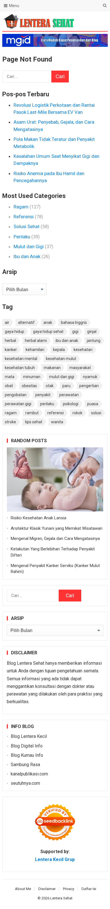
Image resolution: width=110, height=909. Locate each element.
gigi (75, 331)
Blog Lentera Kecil (29, 736)
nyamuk (90, 376)
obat (9, 385)
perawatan (69, 395)
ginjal (91, 331)
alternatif (26, 322)
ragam (11, 413)
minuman (31, 376)
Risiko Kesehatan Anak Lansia (38, 517)
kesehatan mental (21, 358)
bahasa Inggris (74, 322)
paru (66, 385)
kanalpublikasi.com (29, 774)
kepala (59, 349)
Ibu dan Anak (27, 256)
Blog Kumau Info (27, 755)
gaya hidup (14, 331)
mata (9, 376)
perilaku (47, 404)
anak (47, 322)
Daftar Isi (89, 889)
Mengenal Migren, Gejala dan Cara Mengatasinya (55, 538)
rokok (77, 413)
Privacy (68, 889)
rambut (32, 413)
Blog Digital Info (27, 746)
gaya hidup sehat (48, 331)
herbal (10, 340)
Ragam (21, 207)
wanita (57, 422)
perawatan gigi (18, 404)
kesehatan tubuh (20, 367)
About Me (23, 889)
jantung (93, 340)
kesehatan (83, 349)
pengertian (89, 385)
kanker (11, 349)
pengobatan (16, 395)
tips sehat (33, 422)
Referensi (24, 216)
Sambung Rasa (25, 764)
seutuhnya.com (25, 783)
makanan (52, 367)
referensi (55, 413)
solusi (96, 413)
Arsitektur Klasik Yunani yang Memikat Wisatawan (56, 528)
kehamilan (35, 349)
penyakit (42, 395)
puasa (92, 404)
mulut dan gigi (61, 376)
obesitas (29, 385)
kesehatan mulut (61, 358)
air (7, 322)
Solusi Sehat (26, 226)
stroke (10, 422)
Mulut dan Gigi (29, 246)
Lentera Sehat (61, 898)
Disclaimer (47, 889)
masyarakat (80, 367)
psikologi (70, 404)
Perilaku (22, 236)
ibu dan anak (67, 340)
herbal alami (36, 340)
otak (50, 385)
